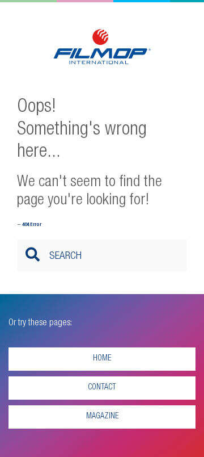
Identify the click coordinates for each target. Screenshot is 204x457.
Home (102, 359)
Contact (102, 388)
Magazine (102, 417)
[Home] (102, 47)
